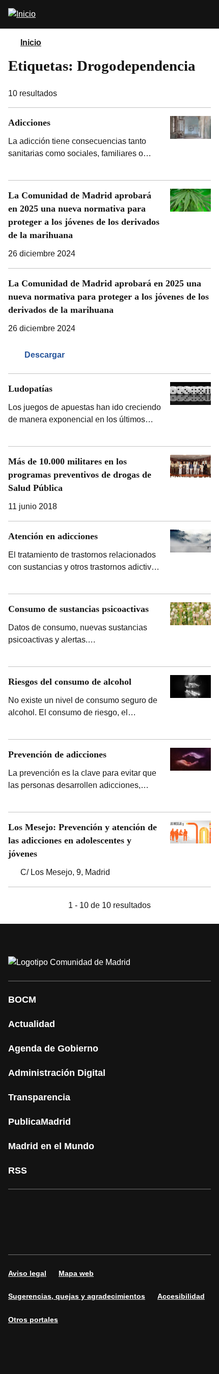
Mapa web (76, 1273)
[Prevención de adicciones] (109, 776)
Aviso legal (27, 1273)
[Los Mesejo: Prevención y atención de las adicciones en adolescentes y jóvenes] (109, 849)
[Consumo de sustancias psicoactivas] (109, 630)
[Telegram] (83, 1236)
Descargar (44, 354)
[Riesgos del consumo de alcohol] (109, 703)
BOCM (22, 1000)
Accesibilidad (181, 1296)
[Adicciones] (109, 144)
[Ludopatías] (109, 410)
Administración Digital (56, 1073)
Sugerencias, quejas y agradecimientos (76, 1296)
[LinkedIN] (144, 1207)
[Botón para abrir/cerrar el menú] (204, 14)
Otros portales (33, 1319)
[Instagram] (53, 1207)
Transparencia (39, 1097)
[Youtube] (114, 1207)
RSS (17, 1170)
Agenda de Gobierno (53, 1048)
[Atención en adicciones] (109, 557)
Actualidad (31, 1024)
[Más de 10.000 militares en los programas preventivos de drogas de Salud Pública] (109, 484)
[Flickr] (53, 1236)
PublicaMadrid (39, 1122)
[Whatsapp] (175, 1207)
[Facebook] (22, 1207)
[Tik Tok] (22, 1236)
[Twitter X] (83, 1207)
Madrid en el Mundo (51, 1146)
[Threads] (114, 1236)
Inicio (30, 42)
